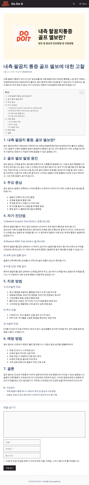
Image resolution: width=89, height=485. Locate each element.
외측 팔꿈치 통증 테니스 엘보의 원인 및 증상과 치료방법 (31, 391)
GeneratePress (54, 481)
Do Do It (17, 4)
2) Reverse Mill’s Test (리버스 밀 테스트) (23, 111)
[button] (74, 4)
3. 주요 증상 (10, 102)
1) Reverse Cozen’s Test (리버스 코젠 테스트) (25, 108)
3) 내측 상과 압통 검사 (16, 113)
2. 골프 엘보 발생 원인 (14, 99)
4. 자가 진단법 (11, 105)
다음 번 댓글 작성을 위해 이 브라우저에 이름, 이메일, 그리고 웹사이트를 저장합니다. (42, 461)
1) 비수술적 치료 (14, 122)
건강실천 (10, 387)
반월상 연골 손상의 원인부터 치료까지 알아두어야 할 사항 (32, 394)
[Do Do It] (5, 4)
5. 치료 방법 (10, 119)
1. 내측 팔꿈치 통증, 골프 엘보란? (19, 96)
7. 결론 (8, 133)
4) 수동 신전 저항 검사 (16, 116)
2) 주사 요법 (12, 124)
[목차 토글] (80, 93)
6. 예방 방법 (10, 130)
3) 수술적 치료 (13, 127)
